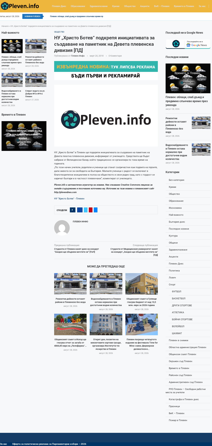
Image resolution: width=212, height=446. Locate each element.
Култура (173, 235)
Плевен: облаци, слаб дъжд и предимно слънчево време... (24, 134)
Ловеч (172, 277)
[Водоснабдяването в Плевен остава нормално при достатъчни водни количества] (106, 284)
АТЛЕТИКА (178, 312)
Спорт (172, 284)
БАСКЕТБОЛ (178, 298)
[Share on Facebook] (80, 209)
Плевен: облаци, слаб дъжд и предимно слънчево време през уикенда (81, 16)
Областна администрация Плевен (187, 347)
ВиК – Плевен (161, 6)
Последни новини (179, 228)
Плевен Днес (59, 6)
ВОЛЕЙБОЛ (178, 326)
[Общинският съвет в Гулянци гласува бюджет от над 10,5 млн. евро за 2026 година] (141, 284)
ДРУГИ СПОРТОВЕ (182, 305)
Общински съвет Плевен (182, 354)
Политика (174, 270)
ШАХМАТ (177, 333)
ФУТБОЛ (176, 291)
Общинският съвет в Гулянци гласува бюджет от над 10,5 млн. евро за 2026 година (141, 302)
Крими (116, 6)
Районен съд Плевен (180, 375)
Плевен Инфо (78, 56)
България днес (177, 221)
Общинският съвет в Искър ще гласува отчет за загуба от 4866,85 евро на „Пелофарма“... (70, 342)
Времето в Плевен (184, 6)
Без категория (176, 180)
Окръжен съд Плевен (180, 361)
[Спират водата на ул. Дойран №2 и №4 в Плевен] (35, 80)
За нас (202, 6)
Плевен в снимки (178, 340)
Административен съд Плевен (186, 382)
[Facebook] (211, 16)
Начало (5, 26)
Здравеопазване (99, 6)
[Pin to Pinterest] (90, 209)
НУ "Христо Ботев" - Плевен (69, 198)
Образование (78, 6)
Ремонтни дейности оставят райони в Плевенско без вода (176, 125)
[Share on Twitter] (86, 209)
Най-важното (176, 214)
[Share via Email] (95, 209)
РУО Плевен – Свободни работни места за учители (186, 391)
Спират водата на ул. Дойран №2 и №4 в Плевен (35, 94)
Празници (174, 406)
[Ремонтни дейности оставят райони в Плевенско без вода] (70, 284)
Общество (129, 6)
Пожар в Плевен (178, 420)
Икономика (175, 208)
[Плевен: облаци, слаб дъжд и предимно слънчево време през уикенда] (188, 78)
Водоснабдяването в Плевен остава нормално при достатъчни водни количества (106, 302)
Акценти (144, 6)
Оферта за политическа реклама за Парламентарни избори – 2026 (49, 444)
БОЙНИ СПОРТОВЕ (182, 319)
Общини (173, 242)
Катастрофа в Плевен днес (184, 399)
